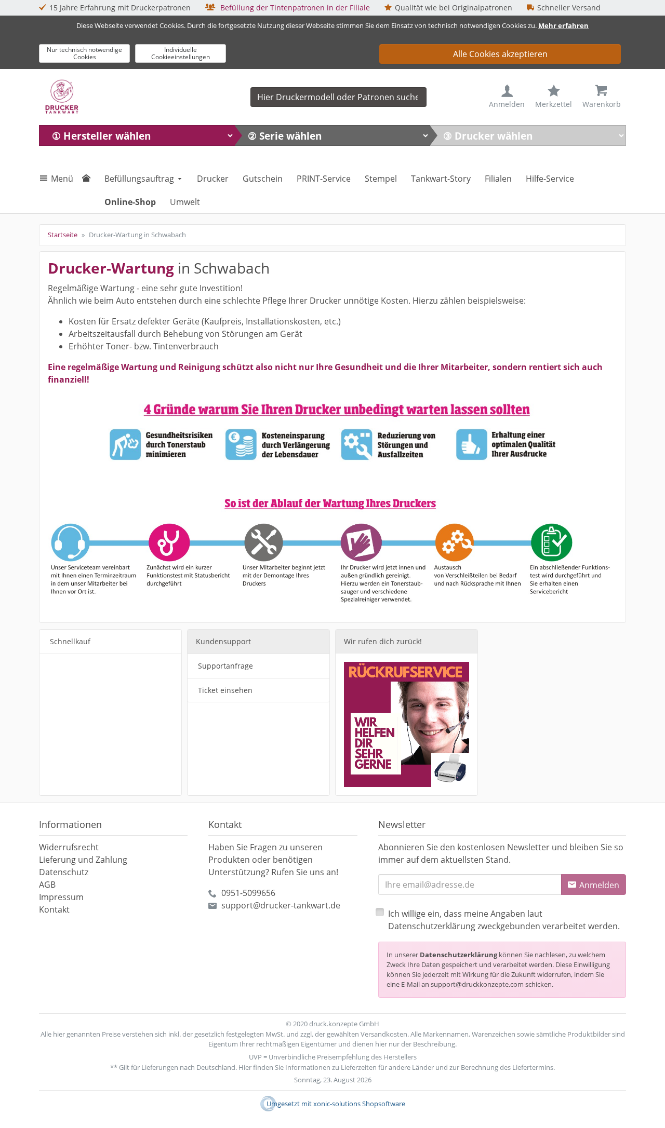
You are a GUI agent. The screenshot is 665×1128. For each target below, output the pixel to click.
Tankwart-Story (441, 178)
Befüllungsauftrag (139, 178)
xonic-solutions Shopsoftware (359, 1103)
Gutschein (263, 178)
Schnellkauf (70, 641)
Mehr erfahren (563, 25)
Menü (62, 178)
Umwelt (185, 202)
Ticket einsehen (225, 690)
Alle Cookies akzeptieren (500, 54)
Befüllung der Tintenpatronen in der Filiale (294, 7)
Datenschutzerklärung (458, 954)
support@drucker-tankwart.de (280, 905)
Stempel (381, 178)
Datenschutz (63, 872)
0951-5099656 (248, 893)
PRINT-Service (324, 178)
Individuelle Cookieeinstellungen (180, 53)
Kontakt (54, 909)
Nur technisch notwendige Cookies (84, 53)
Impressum (61, 897)
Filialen (498, 178)
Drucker (213, 178)
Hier (244, 1067)
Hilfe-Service (550, 178)
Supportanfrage (225, 666)
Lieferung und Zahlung (83, 859)
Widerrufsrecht (69, 847)
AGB (47, 884)
